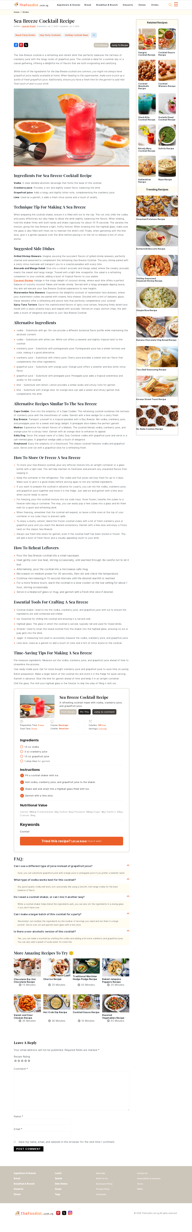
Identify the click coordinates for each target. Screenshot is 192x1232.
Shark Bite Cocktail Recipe (146, 118)
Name (18, 1116)
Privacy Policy (102, 1189)
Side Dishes (61, 1183)
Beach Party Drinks (25, 35)
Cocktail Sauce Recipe (166, 53)
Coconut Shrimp (23, 280)
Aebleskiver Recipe (144, 180)
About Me (100, 1173)
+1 (94, 35)
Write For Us (102, 1178)
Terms (140, 1184)
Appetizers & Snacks (68, 5)
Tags (57, 1194)
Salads (58, 1178)
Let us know (79, 841)
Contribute (101, 1194)
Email (18, 1129)
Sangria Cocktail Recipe (146, 53)
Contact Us (142, 1173)
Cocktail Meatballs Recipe (143, 86)
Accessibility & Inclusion (149, 1178)
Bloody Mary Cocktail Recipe (146, 149)
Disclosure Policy (104, 1184)
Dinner (142, 5)
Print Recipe (101, 45)
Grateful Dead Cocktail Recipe (166, 118)
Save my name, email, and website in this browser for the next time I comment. (66, 1141)
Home (16, 12)
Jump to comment (104, 711)
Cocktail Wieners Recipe (166, 84)
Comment (21, 1068)
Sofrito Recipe (166, 148)
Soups (58, 1189)
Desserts (128, 5)
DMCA (140, 1189)
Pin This (84, 711)
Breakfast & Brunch (107, 5)
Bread (87, 5)
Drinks (155, 5)
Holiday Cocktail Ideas (76, 35)
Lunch (58, 1173)
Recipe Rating (22, 1056)
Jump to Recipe (120, 45)
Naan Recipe (165, 179)
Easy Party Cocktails (50, 35)
